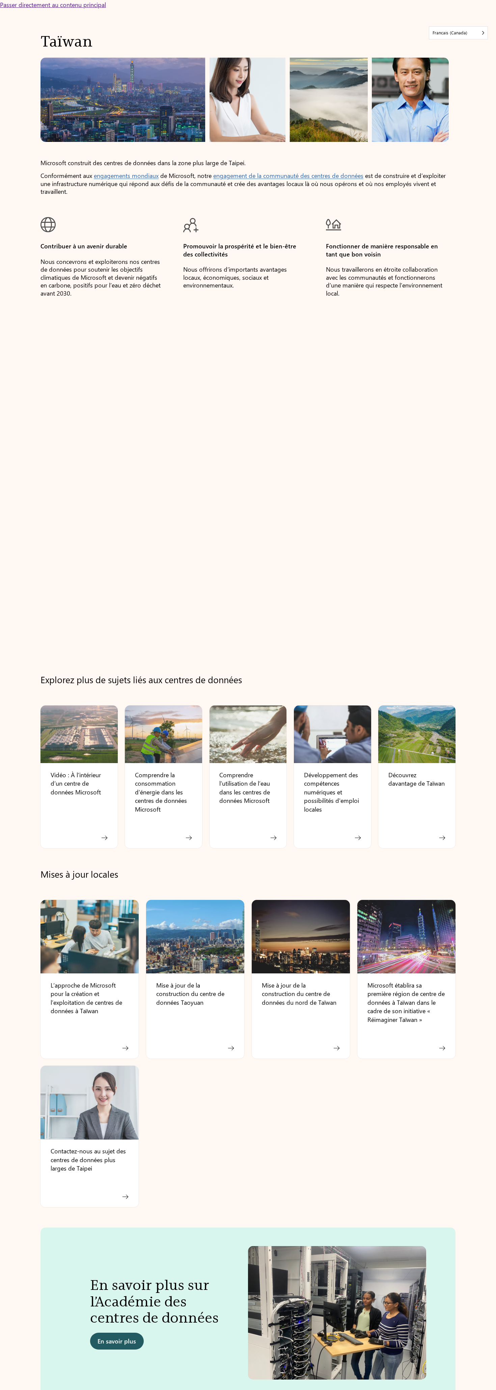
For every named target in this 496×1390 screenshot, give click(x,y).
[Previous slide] (52, 1316)
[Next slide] (444, 1316)
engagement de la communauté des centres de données (288, 175)
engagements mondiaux (126, 175)
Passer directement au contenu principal (53, 4)
